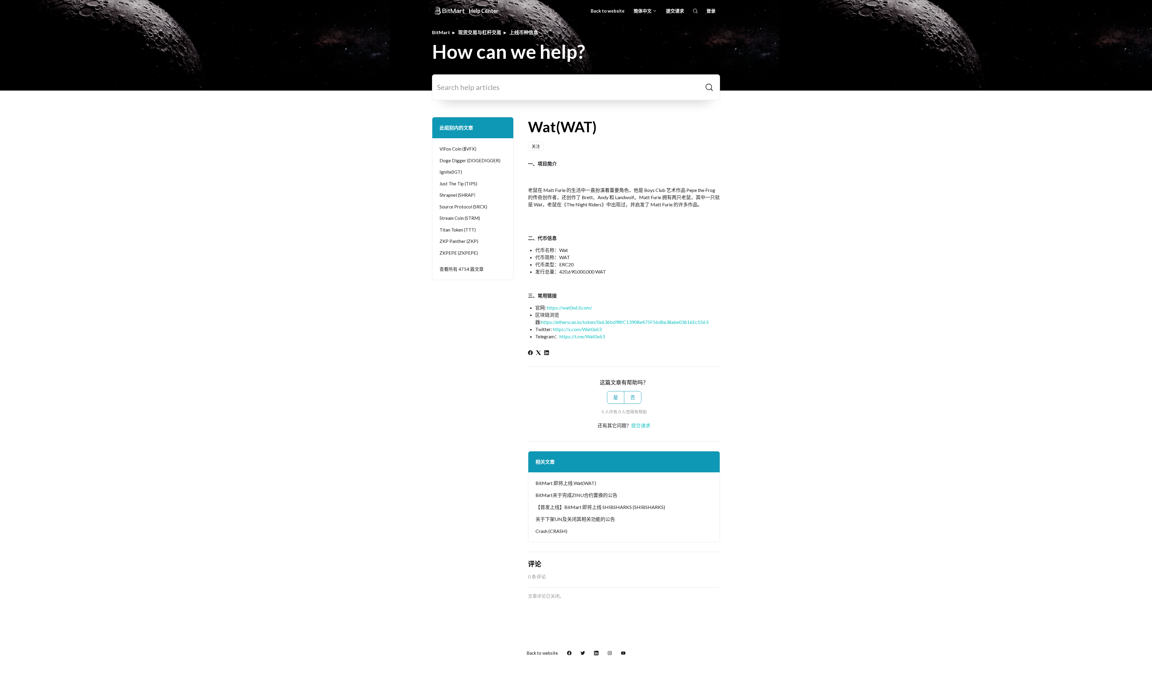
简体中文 (643, 10)
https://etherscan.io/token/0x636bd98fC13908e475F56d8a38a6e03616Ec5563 (624, 322)
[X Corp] (538, 353)
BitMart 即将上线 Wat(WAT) (566, 483)
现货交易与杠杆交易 (479, 32)
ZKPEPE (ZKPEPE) (459, 253)
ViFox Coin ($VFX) (458, 148)
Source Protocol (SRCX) (463, 206)
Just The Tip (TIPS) (458, 183)
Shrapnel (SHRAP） (459, 195)
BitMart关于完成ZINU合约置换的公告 (576, 495)
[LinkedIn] (546, 353)
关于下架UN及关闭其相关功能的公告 (575, 519)
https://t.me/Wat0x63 (582, 336)
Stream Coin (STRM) (460, 218)
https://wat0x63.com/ (569, 307)
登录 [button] (711, 10)
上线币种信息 (523, 32)
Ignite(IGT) (451, 172)
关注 (536, 146)
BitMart (441, 32)
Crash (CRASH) (551, 531)
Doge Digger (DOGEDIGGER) (470, 160)
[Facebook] (530, 353)
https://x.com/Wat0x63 (577, 329)
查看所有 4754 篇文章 (462, 269)
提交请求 (675, 10)
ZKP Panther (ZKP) (459, 241)
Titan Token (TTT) (458, 229)
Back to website (608, 10)
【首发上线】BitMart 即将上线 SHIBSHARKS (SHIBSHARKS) (600, 507)
